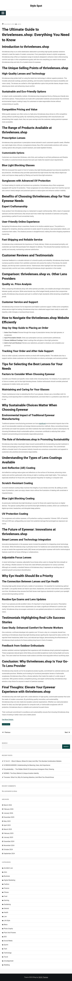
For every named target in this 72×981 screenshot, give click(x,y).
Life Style (6, 724)
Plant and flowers (10, 933)
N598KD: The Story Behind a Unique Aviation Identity (21, 773)
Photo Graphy (8, 928)
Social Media (8, 941)
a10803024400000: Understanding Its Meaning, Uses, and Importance (27, 765)
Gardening (7, 904)
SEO (5, 937)
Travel (6, 957)
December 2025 (9, 817)
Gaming (6, 900)
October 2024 (8, 849)
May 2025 (7, 821)
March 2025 (8, 829)
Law (5, 916)
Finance (6, 888)
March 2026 (8, 805)
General (6, 908)
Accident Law (8, 868)
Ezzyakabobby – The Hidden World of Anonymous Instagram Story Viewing (29, 769)
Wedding (7, 965)
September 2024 (9, 853)
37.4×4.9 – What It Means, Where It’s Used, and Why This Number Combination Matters (32, 761)
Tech (5, 949)
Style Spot (36, 5)
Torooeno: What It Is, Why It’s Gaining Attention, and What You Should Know (29, 777)
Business (7, 876)
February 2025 (8, 833)
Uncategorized (8, 961)
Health (6, 912)
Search (5, 743)
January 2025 (8, 837)
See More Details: (8, 719)
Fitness (6, 892)
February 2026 (8, 809)
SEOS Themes (43, 977)
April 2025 (7, 825)
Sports (6, 945)
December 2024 (9, 841)
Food (5, 896)
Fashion (6, 884)
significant (42, 423)
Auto (5, 872)
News (6, 924)
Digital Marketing (9, 880)
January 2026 (8, 813)
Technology (8, 953)
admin (19, 24)
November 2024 (9, 845)
